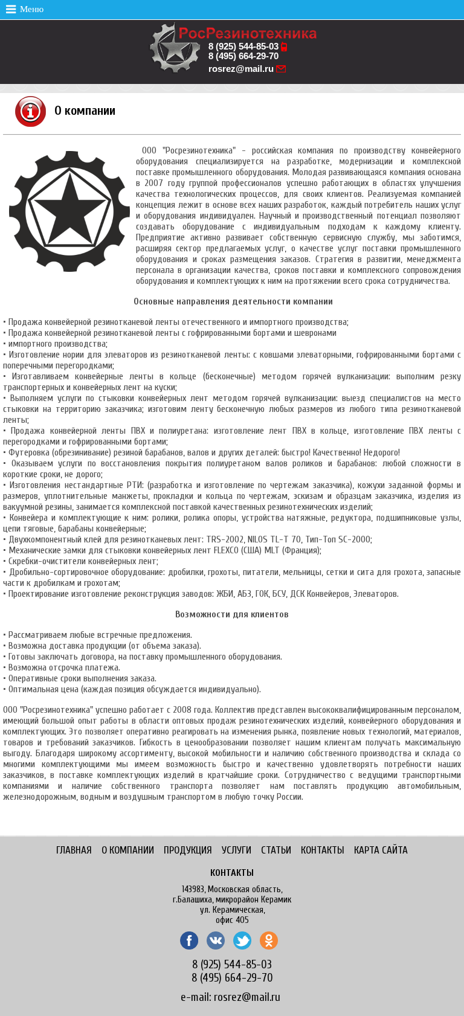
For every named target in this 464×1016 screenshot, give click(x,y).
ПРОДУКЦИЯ (188, 850)
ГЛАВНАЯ (74, 850)
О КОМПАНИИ (128, 850)
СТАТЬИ (276, 850)
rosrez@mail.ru (241, 69)
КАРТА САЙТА (381, 850)
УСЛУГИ (236, 850)
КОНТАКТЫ (322, 850)
